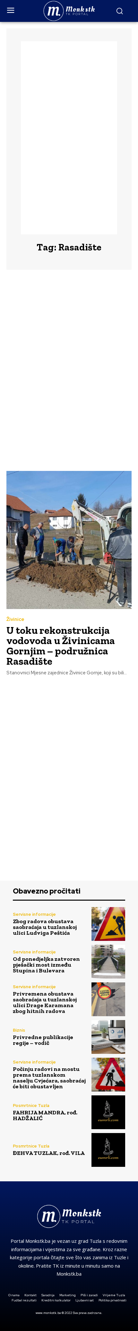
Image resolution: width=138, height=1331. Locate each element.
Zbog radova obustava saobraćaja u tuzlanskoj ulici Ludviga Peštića (45, 927)
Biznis (19, 1030)
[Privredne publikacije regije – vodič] (108, 1037)
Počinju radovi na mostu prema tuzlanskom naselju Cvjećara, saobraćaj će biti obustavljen (49, 1077)
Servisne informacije (34, 914)
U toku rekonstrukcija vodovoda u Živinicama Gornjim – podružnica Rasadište (60, 645)
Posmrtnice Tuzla (31, 1105)
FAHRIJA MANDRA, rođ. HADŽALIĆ (45, 1115)
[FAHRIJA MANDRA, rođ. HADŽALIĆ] (108, 1112)
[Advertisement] (69, 137)
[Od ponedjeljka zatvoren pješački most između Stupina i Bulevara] (108, 962)
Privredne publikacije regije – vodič (43, 1040)
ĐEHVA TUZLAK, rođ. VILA (49, 1153)
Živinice (15, 619)
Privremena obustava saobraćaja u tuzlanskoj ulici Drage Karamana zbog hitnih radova (45, 1002)
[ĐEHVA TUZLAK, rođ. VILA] (108, 1150)
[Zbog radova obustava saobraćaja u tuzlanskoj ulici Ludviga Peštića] (108, 924)
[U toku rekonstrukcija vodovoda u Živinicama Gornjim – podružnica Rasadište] (69, 540)
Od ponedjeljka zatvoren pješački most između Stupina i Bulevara (46, 964)
